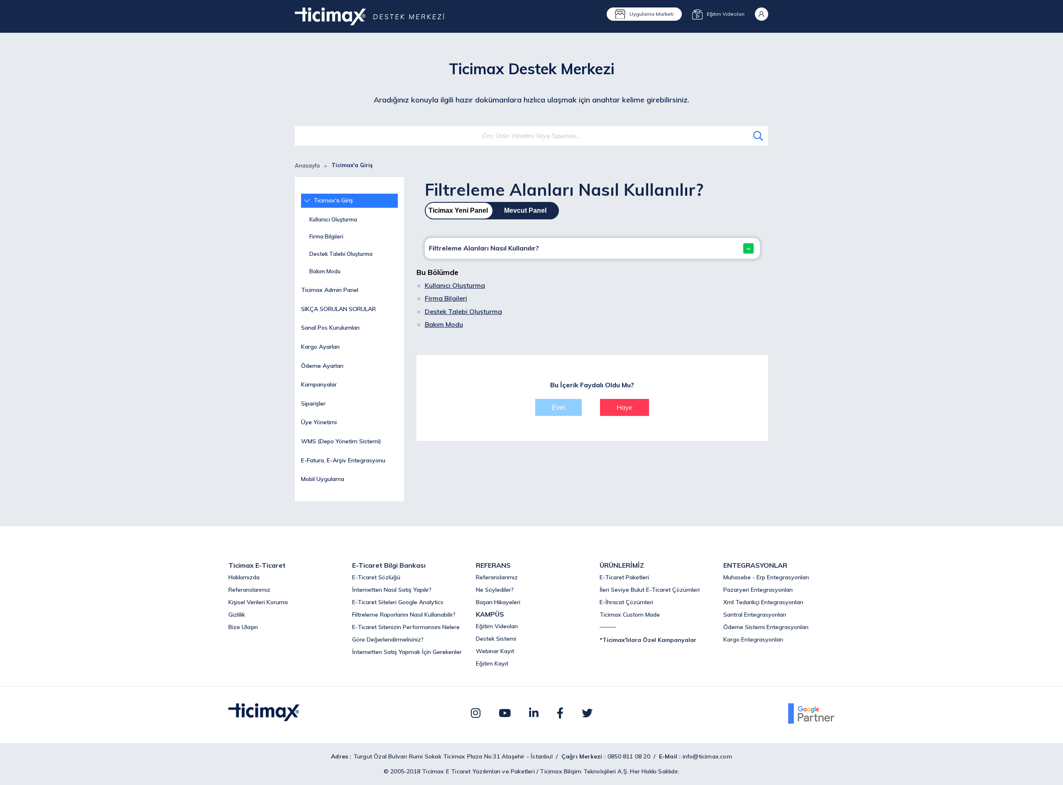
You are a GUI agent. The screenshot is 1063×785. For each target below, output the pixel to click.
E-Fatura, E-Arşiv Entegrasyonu (343, 460)
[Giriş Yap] (761, 14)
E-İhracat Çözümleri (626, 602)
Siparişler (313, 403)
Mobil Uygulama (322, 479)
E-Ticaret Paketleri (624, 577)
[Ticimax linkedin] (534, 713)
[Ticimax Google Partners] (811, 721)
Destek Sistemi (496, 638)
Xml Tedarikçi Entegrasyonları (763, 602)
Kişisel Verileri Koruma (258, 602)
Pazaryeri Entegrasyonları (758, 589)
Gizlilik (236, 614)
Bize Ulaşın (243, 627)
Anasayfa (307, 165)
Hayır (624, 407)
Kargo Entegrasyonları (753, 639)
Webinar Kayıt (495, 651)
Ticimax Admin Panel (329, 290)
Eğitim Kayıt (492, 663)
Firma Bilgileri (326, 236)
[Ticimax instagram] (475, 713)
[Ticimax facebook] (560, 713)
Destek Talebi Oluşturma (340, 253)
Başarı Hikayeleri (498, 602)
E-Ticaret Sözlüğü (376, 577)
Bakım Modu (324, 271)
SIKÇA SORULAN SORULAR (338, 309)
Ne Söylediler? (495, 589)
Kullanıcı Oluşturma (333, 219)
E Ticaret (458, 771)
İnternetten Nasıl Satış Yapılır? (391, 589)
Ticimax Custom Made (630, 614)
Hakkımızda (244, 577)
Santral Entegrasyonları (754, 614)
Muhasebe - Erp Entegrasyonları (766, 577)
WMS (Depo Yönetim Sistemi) (341, 441)
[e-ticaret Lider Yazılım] (263, 719)
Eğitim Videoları (497, 626)
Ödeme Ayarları (322, 365)
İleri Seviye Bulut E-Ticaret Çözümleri (650, 589)
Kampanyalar (319, 384)
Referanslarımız (249, 589)
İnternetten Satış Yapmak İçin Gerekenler (407, 652)
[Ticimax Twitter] (587, 713)
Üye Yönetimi (319, 422)
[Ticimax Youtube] (505, 713)
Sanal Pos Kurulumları (330, 327)
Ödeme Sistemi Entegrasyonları (765, 627)
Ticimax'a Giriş (333, 200)
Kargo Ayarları (320, 346)
